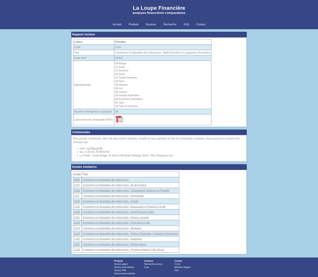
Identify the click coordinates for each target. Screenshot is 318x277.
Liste (146, 267)
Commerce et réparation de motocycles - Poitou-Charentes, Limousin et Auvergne (130, 233)
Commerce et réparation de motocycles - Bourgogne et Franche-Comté (124, 206)
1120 (77, 212)
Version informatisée (124, 267)
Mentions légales (182, 267)
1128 (77, 249)
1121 (77, 217)
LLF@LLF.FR (95, 148)
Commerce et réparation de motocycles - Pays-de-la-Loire (116, 222)
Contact (178, 261)
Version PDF (120, 270)
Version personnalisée (124, 273)
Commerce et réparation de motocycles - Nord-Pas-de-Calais (118, 212)
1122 (77, 222)
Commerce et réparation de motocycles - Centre (111, 201)
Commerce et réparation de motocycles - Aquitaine (112, 239)
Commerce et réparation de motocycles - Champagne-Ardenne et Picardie (126, 190)
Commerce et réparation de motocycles (106, 179)
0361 (77, 179)
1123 (77, 228)
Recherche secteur (153, 264)
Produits (118, 261)
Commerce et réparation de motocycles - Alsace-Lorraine (116, 217)
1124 (77, 233)
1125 (77, 239)
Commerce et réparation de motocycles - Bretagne (112, 228)
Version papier (121, 264)
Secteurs (148, 261)
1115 (77, 185)
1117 (77, 195)
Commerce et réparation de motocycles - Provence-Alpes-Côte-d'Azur (123, 249)
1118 (77, 201)
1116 (77, 190)
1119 (77, 206)
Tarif (176, 270)
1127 (77, 244)
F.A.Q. (177, 264)
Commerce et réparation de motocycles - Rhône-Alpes (114, 244)
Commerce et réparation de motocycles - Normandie (113, 195)
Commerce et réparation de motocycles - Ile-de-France (114, 185)
